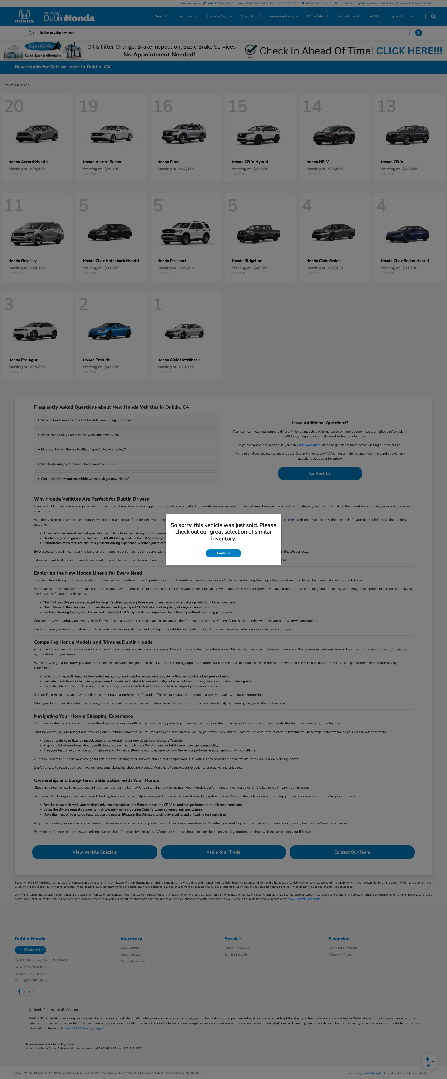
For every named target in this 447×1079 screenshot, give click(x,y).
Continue (223, 553)
